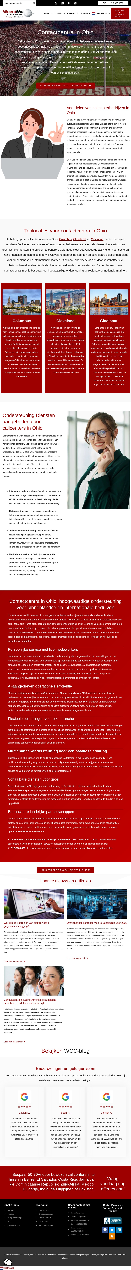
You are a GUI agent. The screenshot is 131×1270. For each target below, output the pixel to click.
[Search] (34, 3)
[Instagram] (75, 3)
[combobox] (65, 1268)
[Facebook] (55, 3)
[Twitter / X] (68, 3)
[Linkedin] (62, 3)
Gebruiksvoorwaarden (112, 1255)
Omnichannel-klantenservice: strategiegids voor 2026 (97, 922)
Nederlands (8, 1268)
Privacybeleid (96, 1255)
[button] (113, 3)
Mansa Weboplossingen (79, 1255)
